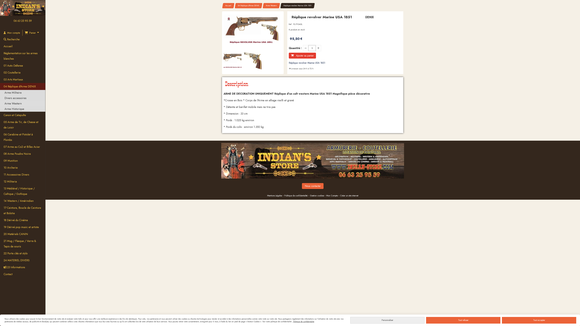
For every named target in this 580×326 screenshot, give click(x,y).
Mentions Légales (274, 195)
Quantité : (295, 48)
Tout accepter (539, 320)
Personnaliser (387, 320)
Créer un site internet (349, 195)
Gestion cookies (317, 195)
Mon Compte (332, 195)
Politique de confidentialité (296, 195)
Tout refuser (463, 320)
